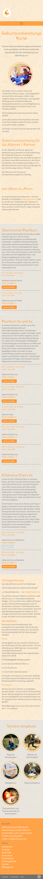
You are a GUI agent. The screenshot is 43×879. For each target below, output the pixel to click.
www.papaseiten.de (29, 199)
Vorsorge (6, 850)
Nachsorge (6, 852)
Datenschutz (14, 877)
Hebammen (7, 847)
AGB (22, 877)
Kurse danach (8, 858)
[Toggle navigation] (21, 23)
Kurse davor (7, 855)
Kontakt (5, 864)
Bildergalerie (7, 867)
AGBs (7, 708)
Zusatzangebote (9, 861)
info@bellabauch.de (32, 592)
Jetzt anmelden (9, 287)
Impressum (5, 877)
